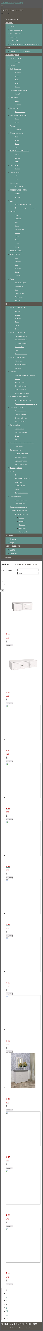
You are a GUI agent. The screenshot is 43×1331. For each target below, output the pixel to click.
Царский (17, 300)
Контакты (13, 37)
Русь (16, 290)
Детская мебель (15, 450)
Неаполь (17, 158)
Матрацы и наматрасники (19, 396)
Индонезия (14, 108)
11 (7, 1315)
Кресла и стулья (20, 485)
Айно (16, 258)
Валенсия (18, 268)
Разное (12, 279)
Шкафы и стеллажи (21, 354)
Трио (16, 147)
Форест (17, 247)
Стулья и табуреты (21, 418)
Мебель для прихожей (17, 307)
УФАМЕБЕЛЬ (15, 172)
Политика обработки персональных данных (25, 44)
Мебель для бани (16, 468)
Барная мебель (15, 425)
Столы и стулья (20, 446)
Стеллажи (18, 368)
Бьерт (16, 265)
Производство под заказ (18, 507)
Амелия (17, 101)
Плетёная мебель (20, 112)
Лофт (12, 543)
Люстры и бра (23, 532)
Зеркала (17, 315)
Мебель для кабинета (17, 357)
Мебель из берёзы (20, 283)
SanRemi (13, 211)
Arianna (17, 193)
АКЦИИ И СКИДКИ (13, 546)
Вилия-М (18, 94)
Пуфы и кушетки (20, 382)
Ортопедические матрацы (23, 204)
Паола (17, 80)
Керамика (22, 528)
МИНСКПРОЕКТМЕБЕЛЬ (19, 151)
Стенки (17, 350)
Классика (13, 539)
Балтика (17, 62)
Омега (17, 161)
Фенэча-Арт (14, 183)
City (11, 201)
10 (7, 1311)
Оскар (17, 144)
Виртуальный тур (16, 30)
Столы (17, 489)
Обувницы (18, 318)
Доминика (18, 72)
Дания (17, 272)
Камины (22, 521)
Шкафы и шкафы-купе (22, 393)
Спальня (13, 372)
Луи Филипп (19, 186)
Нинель (17, 140)
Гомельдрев (14, 97)
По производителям (12, 55)
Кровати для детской (21, 453)
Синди (17, 236)
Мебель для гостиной (17, 332)
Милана (17, 169)
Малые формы (19, 229)
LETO (16, 176)
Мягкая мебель (19, 347)
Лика (16, 137)
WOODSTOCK (15, 254)
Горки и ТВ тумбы (21, 336)
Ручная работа (19, 293)
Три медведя (19, 297)
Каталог (12, 26)
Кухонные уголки (20, 411)
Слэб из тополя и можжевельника (22, 443)
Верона (17, 154)
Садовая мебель (15, 496)
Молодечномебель (16, 133)
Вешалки (17, 311)
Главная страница (12, 19)
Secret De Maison (16, 251)
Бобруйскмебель (15, 69)
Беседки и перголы (21, 500)
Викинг (17, 119)
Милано (17, 233)
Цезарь (17, 83)
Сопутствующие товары (18, 510)
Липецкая (13, 126)
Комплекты (18, 482)
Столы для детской (21, 457)
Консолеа (18, 219)
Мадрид (17, 226)
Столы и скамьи (20, 503)
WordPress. (29, 1328)
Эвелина (17, 87)
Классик (17, 275)
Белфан (12, 65)
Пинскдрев (14, 165)
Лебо (16, 222)
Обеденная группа (16, 407)
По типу (8, 304)
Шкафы (17, 329)
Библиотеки (18, 361)
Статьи (8, 48)
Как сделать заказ (16, 33)
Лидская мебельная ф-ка (18, 115)
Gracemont (18, 197)
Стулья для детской (21, 461)
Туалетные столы (20, 389)
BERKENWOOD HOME (18, 190)
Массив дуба (19, 286)
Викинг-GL (18, 122)
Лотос (17, 76)
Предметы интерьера (21, 493)
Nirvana (21, 1328)
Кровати (17, 379)
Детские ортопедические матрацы (26, 208)
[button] (7, 13)
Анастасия (18, 105)
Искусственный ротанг (22, 478)
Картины (22, 525)
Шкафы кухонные (20, 421)
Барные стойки (19, 429)
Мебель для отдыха (21, 343)
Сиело (17, 240)
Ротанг (12, 471)
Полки (17, 322)
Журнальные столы (21, 340)
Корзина (8, 557)
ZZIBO (17, 179)
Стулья (17, 436)
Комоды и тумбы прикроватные (25, 375)
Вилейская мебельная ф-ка (19, 90)
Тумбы (17, 325)
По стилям (9, 535)
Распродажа (14, 553)
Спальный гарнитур (21, 386)
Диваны (17, 475)
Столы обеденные (20, 414)
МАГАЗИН (9, 23)
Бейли (16, 215)
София (17, 243)
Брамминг (18, 261)
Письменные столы (21, 364)
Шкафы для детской (21, 464)
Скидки (12, 550)
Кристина (18, 129)
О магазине (14, 40)
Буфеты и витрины (21, 432)
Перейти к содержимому (12, 3)
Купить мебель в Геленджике (20, 51)
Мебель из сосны (16, 58)
